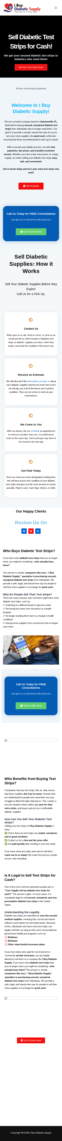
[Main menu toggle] (56, 8)
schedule (35, 431)
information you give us (38, 381)
